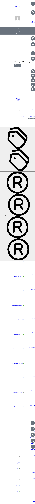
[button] (33, 4)
